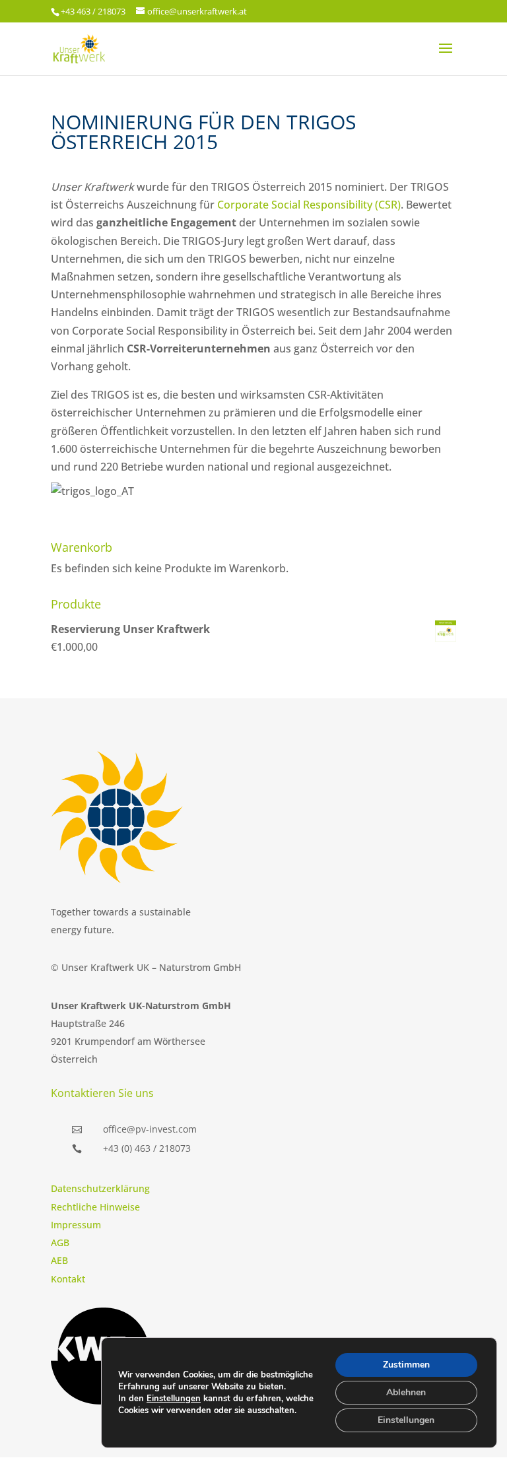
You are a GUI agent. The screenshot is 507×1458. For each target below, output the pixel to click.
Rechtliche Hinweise (95, 1207)
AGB (60, 1242)
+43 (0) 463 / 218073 (147, 1148)
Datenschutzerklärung (100, 1188)
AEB (59, 1260)
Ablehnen (406, 1392)
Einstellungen (174, 1399)
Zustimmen (406, 1364)
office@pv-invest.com (150, 1129)
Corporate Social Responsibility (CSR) (309, 204)
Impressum (76, 1224)
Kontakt (68, 1279)
